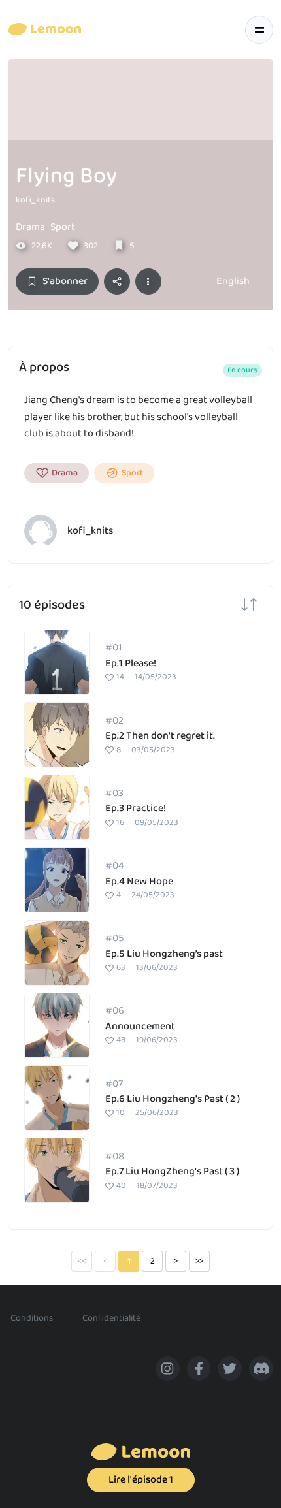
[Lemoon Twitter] (230, 1368)
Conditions (31, 1318)
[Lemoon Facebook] (199, 1368)
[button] (148, 281)
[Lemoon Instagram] (168, 1368)
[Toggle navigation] (259, 30)
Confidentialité (111, 1318)
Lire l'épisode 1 (140, 1479)
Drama (30, 227)
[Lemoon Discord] (261, 1368)
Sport (62, 227)
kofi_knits (35, 200)
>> (199, 1261)
